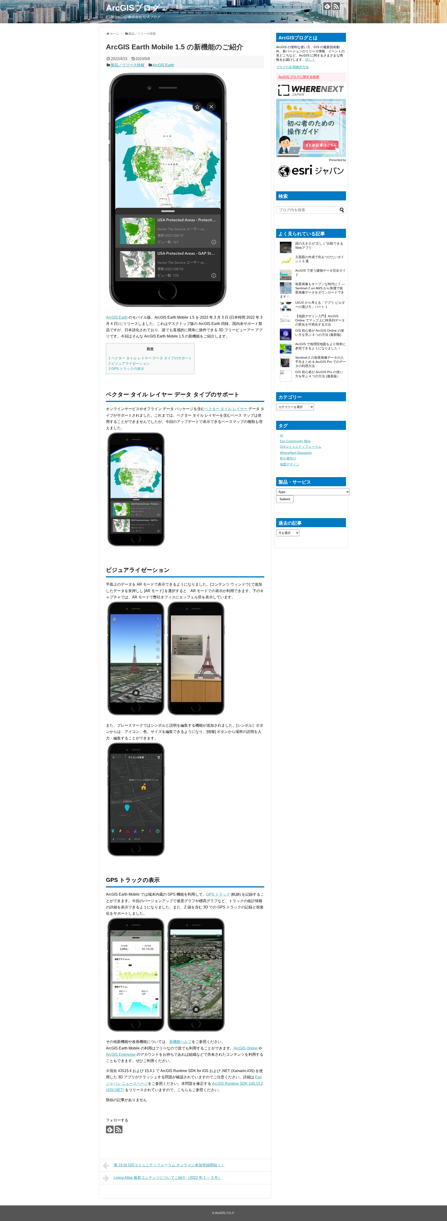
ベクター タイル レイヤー (226, 409)
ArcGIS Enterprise (121, 1054)
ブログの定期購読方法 (292, 67)
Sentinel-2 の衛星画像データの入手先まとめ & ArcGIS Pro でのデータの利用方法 (320, 362)
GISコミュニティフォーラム (300, 447)
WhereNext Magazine (296, 453)
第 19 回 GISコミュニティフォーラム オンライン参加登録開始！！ (169, 1165)
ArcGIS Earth (163, 65)
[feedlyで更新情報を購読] (327, 6)
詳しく (310, 59)
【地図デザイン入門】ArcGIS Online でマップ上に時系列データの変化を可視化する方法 (320, 320)
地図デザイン (289, 464)
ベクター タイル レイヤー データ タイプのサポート (150, 358)
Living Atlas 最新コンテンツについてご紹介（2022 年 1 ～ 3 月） (168, 1178)
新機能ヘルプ (180, 1042)
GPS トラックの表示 (126, 369)
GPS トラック (218, 894)
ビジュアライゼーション (129, 363)
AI (281, 435)
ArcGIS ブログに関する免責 (298, 77)
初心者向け (288, 458)
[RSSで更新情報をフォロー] (336, 6)
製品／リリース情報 (127, 65)
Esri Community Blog (295, 441)
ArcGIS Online (245, 1048)
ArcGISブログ (133, 8)
